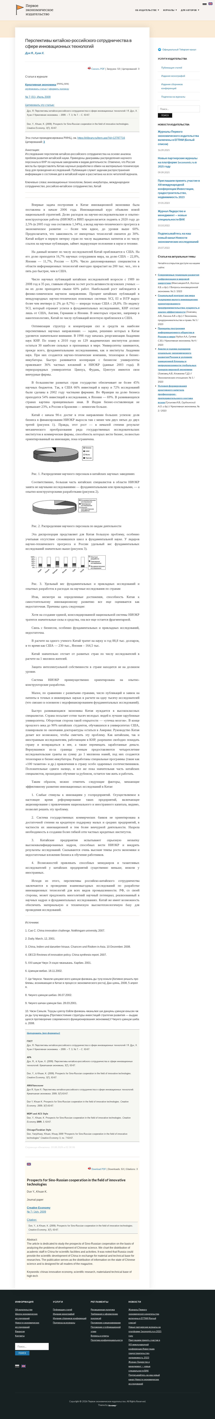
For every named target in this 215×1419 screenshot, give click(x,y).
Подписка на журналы (173, 96)
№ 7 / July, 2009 (36, 1211)
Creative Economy (38, 1207)
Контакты (20, 1335)
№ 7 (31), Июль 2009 (38, 97)
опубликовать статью (36, 89)
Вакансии (20, 1331)
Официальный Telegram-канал (179, 49)
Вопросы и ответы (100, 1335)
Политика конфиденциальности (107, 1340)
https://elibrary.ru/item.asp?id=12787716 (101, 137)
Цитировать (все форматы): (43, 1033)
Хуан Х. (39, 53)
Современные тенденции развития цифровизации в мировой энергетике (178, 278)
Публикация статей (171, 67)
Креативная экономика (40, 84)
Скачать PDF (98, 69)
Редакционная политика (103, 1309)
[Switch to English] (210, 3)
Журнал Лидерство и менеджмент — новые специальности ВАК (172, 215)
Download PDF (99, 1169)
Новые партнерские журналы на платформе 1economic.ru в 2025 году (178, 162)
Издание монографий (173, 75)
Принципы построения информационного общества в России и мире (176, 332)
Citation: (32, 1219)
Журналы (169, 10)
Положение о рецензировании (106, 1322)
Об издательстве (146, 10)
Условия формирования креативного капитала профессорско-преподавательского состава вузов (175, 394)
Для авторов (189, 10)
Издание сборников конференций (69, 1318)
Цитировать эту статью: (39, 105)
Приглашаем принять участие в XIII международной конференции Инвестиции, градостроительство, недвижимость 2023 (179, 189)
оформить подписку (59, 89)
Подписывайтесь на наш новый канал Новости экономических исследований (178, 237)
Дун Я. (29, 53)
